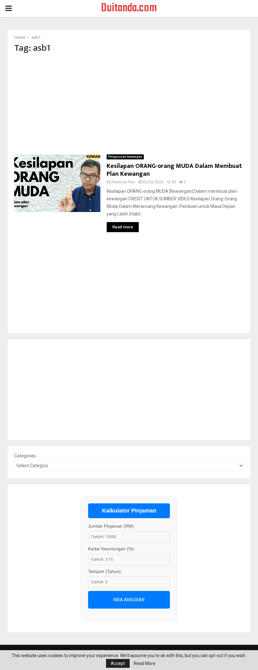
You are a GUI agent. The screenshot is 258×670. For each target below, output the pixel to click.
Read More (144, 663)
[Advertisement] (129, 104)
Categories (25, 455)
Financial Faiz (123, 182)
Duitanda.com (129, 8)
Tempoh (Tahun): (105, 571)
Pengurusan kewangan (125, 156)
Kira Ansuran (129, 599)
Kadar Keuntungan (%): (111, 548)
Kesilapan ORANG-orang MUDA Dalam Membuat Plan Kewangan (174, 170)
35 (173, 182)
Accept (118, 663)
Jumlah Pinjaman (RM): (111, 526)
